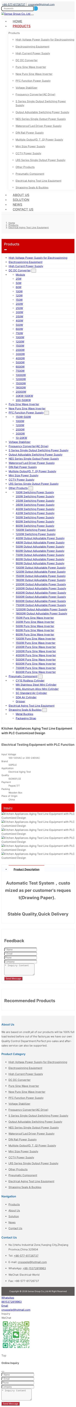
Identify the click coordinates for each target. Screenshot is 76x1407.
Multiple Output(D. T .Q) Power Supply (39, 139)
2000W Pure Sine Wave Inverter (36, 647)
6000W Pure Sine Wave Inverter (36, 663)
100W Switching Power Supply (35, 492)
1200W (20, 341)
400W (19, 320)
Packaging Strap (26, 718)
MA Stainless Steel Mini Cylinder (36, 684)
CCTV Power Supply (28, 153)
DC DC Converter (27, 60)
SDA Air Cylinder (26, 697)
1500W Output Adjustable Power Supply (41, 576)
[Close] (2, 1371)
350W (19, 316)
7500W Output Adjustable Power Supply (41, 605)
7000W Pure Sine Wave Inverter (36, 668)
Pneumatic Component (30, 173)
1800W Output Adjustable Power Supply (41, 580)
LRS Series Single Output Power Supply (40, 160)
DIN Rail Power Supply (30, 132)
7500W (20, 370)
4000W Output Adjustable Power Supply (41, 592)
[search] (36, 8)
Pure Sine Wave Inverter (31, 67)
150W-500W (23, 417)
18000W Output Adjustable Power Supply (41, 613)
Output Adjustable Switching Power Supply (42, 112)
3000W (20, 354)
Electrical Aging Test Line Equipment (38, 180)
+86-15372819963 (34, 1268)
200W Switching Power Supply (35, 496)
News (17, 204)
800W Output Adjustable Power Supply (40, 559)
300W (19, 312)
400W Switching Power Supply (35, 509)
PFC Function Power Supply (33, 80)
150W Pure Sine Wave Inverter (35, 617)
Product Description (26, 869)
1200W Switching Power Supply (35, 534)
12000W (21, 379)
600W (19, 329)
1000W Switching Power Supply (35, 530)
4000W (20, 358)
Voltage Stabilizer (26, 87)
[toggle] (32, 14)
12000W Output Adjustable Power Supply (41, 609)
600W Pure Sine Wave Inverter (35, 630)
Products (22, 26)
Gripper (20, 701)
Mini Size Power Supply (30, 146)
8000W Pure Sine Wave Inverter (36, 672)
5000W (20, 362)
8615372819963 (11, 1301)
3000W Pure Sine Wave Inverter (36, 651)
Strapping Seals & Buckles (32, 187)
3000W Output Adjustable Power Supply (41, 588)
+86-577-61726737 (13, 4)
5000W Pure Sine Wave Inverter (36, 659)
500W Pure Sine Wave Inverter (35, 626)
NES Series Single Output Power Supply (41, 119)
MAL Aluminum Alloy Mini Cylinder (37, 689)
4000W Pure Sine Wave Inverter (36, 655)
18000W (21, 387)
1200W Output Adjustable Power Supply (41, 571)
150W (19, 299)
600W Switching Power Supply (35, 521)
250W (19, 308)
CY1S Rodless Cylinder (30, 680)
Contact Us (23, 209)
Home (17, 21)
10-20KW (21, 438)
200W (19, 304)
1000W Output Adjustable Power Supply (41, 567)
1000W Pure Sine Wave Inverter (35, 638)
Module (20, 274)
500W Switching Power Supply (35, 517)
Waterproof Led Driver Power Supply (39, 126)
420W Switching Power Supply (35, 513)
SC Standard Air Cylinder (31, 693)
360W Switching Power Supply (35, 504)
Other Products (25, 167)
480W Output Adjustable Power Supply (40, 542)
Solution (21, 200)
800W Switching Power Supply (35, 525)
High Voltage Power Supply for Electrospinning (45, 39)
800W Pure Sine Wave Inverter (35, 634)
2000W (20, 350)
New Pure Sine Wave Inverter (34, 74)
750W (19, 333)
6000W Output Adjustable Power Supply (41, 601)
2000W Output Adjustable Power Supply (41, 584)
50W (18, 283)
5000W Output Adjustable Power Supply (41, 596)
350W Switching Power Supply (35, 500)
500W (19, 325)
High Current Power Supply (33, 53)
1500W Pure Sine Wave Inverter (35, 643)
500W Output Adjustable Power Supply (40, 546)
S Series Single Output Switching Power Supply (41, 103)
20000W (21, 391)
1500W (20, 345)
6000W (20, 366)
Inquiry (8, 808)
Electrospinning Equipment (32, 46)
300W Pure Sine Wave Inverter (35, 622)
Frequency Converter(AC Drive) (35, 94)
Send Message (13, 978)
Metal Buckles (24, 714)
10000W (21, 375)
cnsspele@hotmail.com (41, 4)
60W (18, 287)
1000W (20, 337)
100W (19, 291)
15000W (21, 383)
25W (18, 278)
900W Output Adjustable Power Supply (40, 563)
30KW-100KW (24, 396)
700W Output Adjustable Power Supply (40, 555)
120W (19, 295)
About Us (21, 195)
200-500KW (23, 400)
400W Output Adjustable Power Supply (40, 538)
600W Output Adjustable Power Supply (40, 551)
